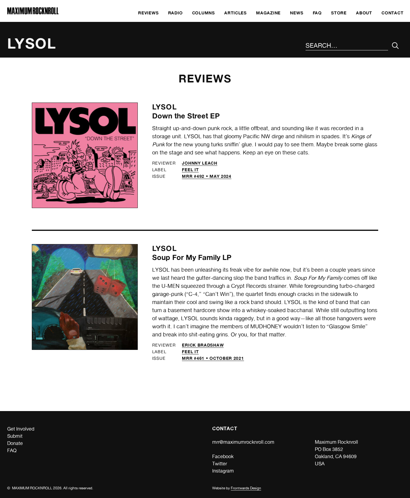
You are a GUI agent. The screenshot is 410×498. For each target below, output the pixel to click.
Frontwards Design (246, 488)
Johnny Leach (199, 163)
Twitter (219, 464)
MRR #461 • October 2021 (213, 358)
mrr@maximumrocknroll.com (243, 442)
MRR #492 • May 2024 (206, 176)
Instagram (223, 471)
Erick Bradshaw (203, 344)
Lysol (164, 107)
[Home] (33, 13)
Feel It (190, 169)
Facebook (223, 456)
